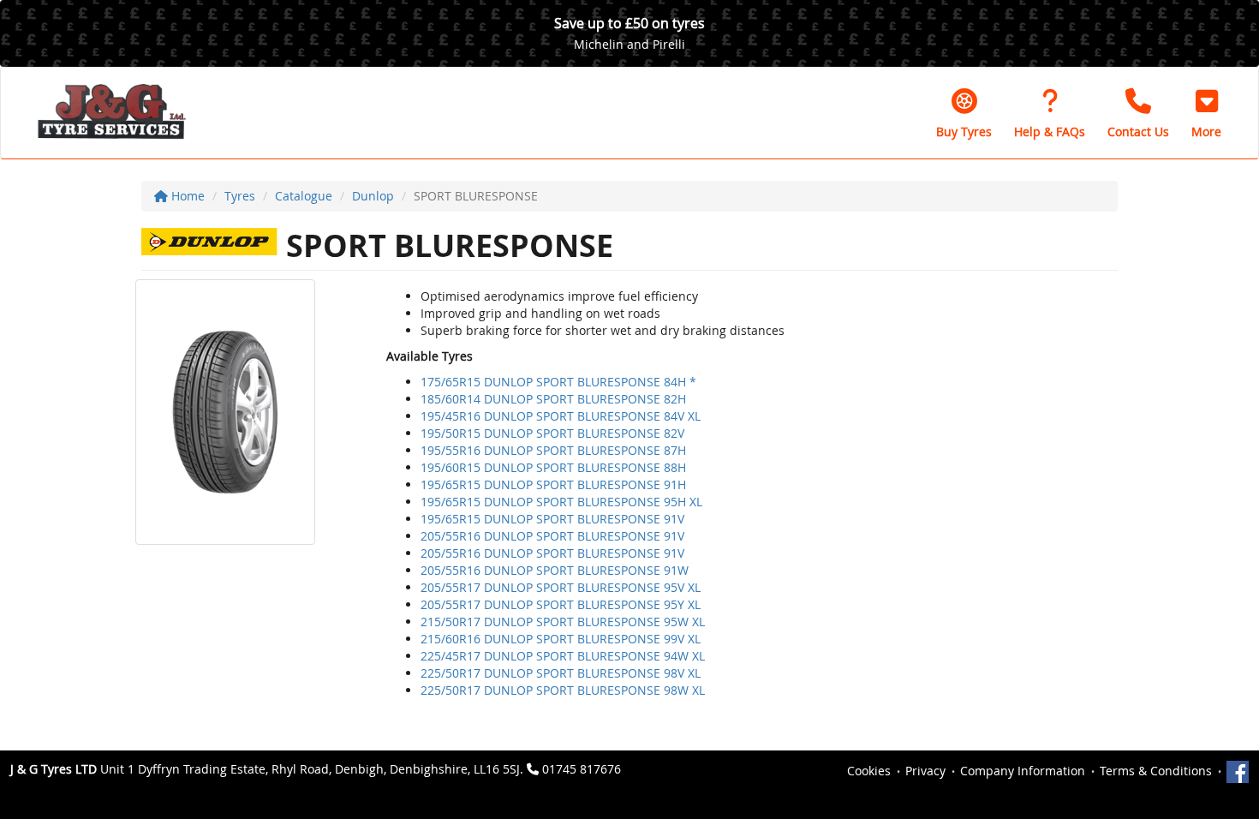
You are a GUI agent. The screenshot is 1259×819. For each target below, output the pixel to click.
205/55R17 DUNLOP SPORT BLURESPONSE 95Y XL (561, 604)
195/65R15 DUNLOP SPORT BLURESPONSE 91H (553, 484)
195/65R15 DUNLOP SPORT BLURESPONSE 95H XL (561, 501)
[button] (1206, 113)
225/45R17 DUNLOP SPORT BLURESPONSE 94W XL (563, 656)
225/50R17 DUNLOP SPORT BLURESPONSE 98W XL (563, 690)
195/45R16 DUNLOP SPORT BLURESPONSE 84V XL (561, 416)
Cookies (869, 770)
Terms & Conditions (1156, 770)
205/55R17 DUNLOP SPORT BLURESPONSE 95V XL (561, 587)
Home (186, 196)
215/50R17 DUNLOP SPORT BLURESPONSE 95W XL (563, 621)
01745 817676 (581, 769)
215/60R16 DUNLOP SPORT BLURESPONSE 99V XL (561, 639)
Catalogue (303, 196)
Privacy (925, 770)
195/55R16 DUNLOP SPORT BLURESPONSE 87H (553, 450)
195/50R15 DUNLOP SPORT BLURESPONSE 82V (552, 433)
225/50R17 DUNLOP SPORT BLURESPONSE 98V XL (561, 673)
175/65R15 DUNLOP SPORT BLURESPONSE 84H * (558, 382)
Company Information (1022, 770)
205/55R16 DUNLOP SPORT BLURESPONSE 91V (552, 536)
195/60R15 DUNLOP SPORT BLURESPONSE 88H (553, 467)
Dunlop (373, 196)
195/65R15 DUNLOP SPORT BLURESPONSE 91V (552, 519)
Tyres (239, 196)
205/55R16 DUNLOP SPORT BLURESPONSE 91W (555, 570)
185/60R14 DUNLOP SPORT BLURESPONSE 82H (553, 399)
